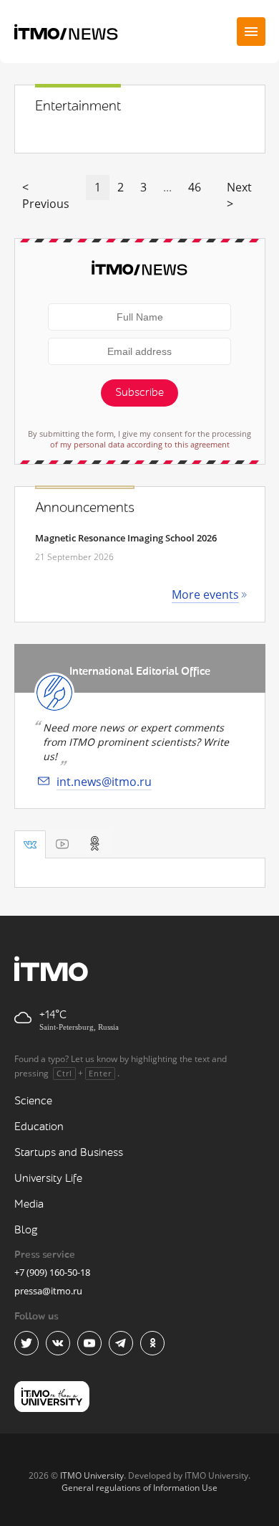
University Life (48, 1178)
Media (29, 1204)
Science (33, 1101)
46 (194, 187)
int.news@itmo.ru (104, 782)
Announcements (84, 507)
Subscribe (139, 392)
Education (39, 1127)
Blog (26, 1230)
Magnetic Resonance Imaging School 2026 (126, 537)
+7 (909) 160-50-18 (52, 1272)
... (167, 187)
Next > (239, 195)
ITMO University (92, 1475)
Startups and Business (68, 1153)
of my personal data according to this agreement (140, 444)
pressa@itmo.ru (48, 1290)
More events (205, 594)
